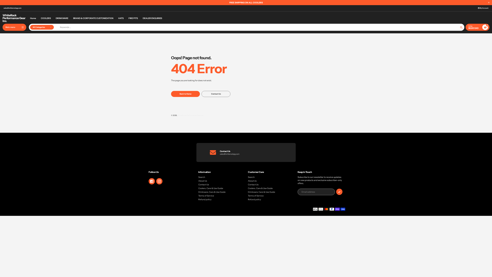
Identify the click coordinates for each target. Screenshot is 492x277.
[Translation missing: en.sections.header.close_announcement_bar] (489, 2)
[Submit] (339, 192)
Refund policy (204, 199)
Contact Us (203, 184)
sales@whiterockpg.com (12, 8)
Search (201, 177)
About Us (202, 181)
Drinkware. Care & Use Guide (211, 192)
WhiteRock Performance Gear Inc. (14, 18)
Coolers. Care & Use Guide (210, 188)
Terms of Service (206, 195)
